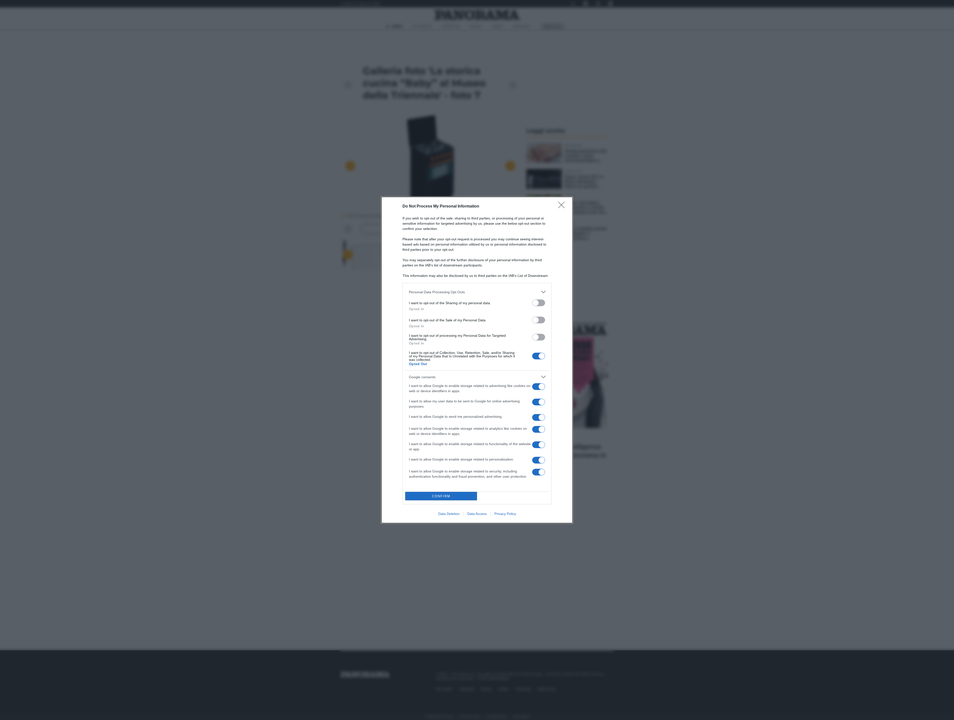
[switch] (538, 302)
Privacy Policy (505, 514)
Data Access (477, 514)
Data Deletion (449, 514)
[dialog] (477, 360)
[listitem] (477, 292)
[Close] (563, 206)
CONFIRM (441, 496)
